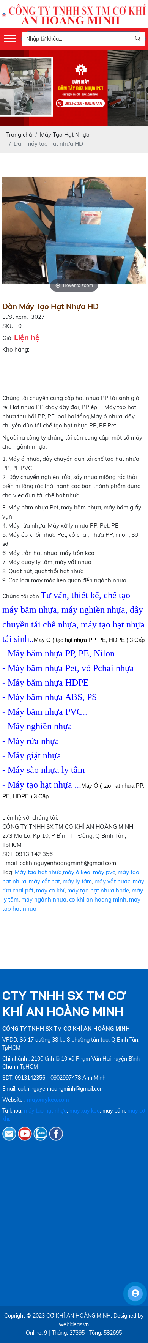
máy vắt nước (112, 881)
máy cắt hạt (44, 881)
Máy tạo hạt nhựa (38, 872)
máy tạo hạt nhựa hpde (98, 890)
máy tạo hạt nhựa (45, 1110)
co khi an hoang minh (97, 899)
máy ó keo (76, 872)
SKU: (8, 325)
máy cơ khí (50, 890)
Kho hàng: (15, 349)
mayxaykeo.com (48, 1099)
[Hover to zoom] (74, 229)
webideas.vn (74, 1324)
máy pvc (104, 872)
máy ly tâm (77, 881)
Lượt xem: (15, 316)
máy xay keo (84, 1110)
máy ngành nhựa (43, 899)
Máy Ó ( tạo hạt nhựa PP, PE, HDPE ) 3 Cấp (89, 640)
